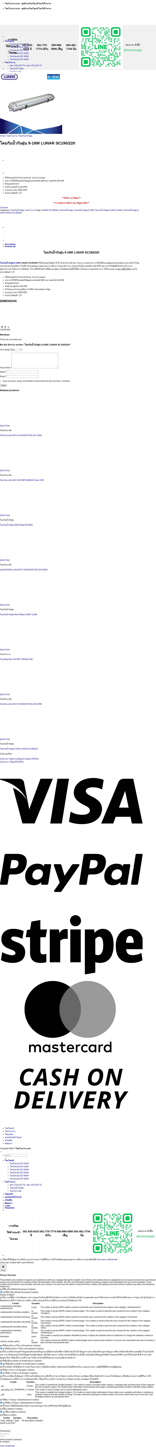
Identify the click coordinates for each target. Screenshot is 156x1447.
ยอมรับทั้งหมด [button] (28, 1263)
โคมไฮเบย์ (9, 1128)
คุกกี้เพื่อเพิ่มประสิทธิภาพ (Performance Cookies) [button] (21, 1361)
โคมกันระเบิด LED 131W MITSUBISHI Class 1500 (22, 480)
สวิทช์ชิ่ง (8, 1140)
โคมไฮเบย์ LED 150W (19, 1166)
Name (3, 372)
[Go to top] (1, 1151)
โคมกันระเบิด (15, 1191)
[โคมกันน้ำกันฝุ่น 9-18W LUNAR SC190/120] (11, 160)
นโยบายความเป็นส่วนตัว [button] (10, 1263)
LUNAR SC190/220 (49, 210)
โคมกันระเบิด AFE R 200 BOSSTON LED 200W (21, 704)
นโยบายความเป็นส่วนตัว (107, 1259)
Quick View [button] (5, 426)
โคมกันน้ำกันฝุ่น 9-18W (84, 210)
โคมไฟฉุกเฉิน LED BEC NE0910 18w (16, 659)
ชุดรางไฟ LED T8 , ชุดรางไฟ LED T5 (26, 65)
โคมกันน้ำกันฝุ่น (17, 68)
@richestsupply (133, 50)
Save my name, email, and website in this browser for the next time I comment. (36, 381)
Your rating (5, 350)
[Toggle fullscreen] (3, 1433)
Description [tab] (10, 244)
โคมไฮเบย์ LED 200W (19, 50)
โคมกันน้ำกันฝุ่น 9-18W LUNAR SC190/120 (19, 749)
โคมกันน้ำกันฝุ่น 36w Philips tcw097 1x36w (18, 614)
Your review (5, 368)
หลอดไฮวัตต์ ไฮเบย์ (13, 1137)
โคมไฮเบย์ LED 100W (19, 1163)
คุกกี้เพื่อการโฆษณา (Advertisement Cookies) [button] (19, 1400)
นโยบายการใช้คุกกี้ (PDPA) (12, 762)
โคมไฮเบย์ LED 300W (19, 56)
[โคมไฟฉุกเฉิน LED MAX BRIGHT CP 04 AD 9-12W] (11, 173)
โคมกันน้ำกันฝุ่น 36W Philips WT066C (16, 525)
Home (2, 136)
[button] (10, 1208)
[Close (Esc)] (8, 1433)
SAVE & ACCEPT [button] (8, 1423)
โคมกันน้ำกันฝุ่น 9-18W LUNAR (108, 210)
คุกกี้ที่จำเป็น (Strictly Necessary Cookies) (20, 1292)
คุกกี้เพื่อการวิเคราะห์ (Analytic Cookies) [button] (17, 1370)
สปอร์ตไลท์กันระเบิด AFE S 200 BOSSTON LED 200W (23, 570)
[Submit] (6, 1158)
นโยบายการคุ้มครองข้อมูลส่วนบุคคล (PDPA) (19, 759)
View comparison (7, 1446)
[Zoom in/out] (1, 1433)
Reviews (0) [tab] (10, 246)
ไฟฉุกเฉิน (9, 1134)
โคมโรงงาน (10, 62)
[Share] (6, 1433)
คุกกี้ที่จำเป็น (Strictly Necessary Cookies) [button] (17, 1289)
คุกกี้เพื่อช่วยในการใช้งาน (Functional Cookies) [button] (20, 1345)
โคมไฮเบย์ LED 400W (19, 59)
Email (3, 376)
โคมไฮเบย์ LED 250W (19, 53)
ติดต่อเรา (9, 1143)
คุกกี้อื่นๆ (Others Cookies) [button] (11, 1409)
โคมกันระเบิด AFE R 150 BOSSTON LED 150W (21, 435)
